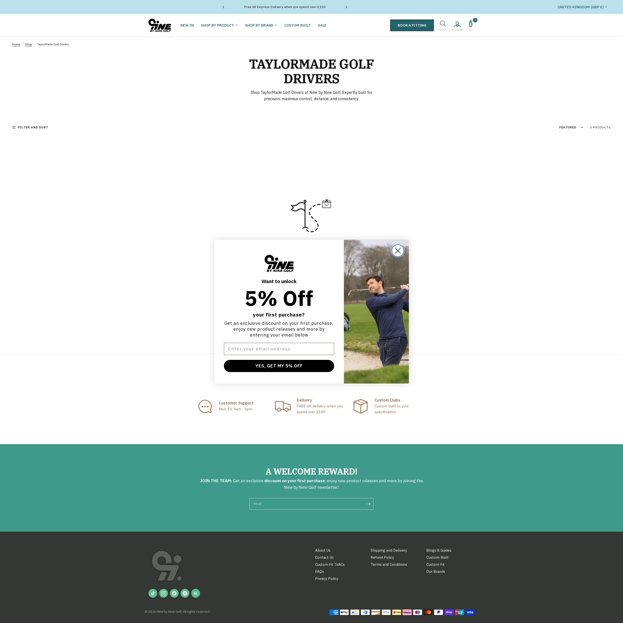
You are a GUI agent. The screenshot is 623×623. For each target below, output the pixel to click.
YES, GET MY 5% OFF (279, 366)
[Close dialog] (398, 251)
